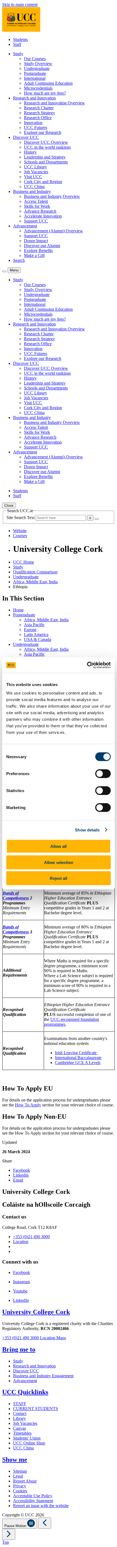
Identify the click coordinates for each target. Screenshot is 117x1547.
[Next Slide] (8, 1534)
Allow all (58, 846)
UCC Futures (35, 127)
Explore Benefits (38, 250)
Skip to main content (20, 4)
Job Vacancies (36, 171)
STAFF (19, 1403)
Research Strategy (39, 112)
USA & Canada (37, 639)
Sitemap (20, 1471)
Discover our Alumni (42, 245)
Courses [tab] (20, 535)
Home (18, 610)
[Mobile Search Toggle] (4, 271)
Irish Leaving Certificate (76, 1052)
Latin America (36, 634)
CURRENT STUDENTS (35, 1408)
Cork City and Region (43, 181)
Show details (87, 829)
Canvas (19, 1428)
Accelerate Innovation (43, 216)
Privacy (19, 1486)
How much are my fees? (45, 93)
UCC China (34, 186)
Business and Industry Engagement (43, 1375)
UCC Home (23, 562)
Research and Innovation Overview (54, 103)
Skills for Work (37, 206)
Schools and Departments (46, 162)
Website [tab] (20, 530)
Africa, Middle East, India (35, 581)
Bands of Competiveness (16, 895)
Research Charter (39, 108)
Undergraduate (37, 68)
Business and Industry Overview (52, 196)
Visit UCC (33, 176)
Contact (19, 1413)
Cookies (20, 1491)
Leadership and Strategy (45, 157)
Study (18, 567)
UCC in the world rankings (47, 147)
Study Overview (38, 63)
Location (20, 1241)
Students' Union (27, 1438)
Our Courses (35, 58)
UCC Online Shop (29, 1443)
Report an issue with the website (41, 1505)
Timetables (22, 1433)
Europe (30, 629)
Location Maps (53, 1337)
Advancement (25, 1380)
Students (20, 39)
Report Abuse (25, 1481)
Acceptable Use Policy (32, 1495)
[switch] (103, 773)
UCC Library (35, 167)
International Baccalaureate (78, 1057)
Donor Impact (36, 240)
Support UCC (36, 221)
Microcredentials (38, 88)
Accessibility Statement (33, 1500)
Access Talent (36, 201)
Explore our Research (42, 132)
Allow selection (58, 862)
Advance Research (40, 211)
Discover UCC (26, 1371)
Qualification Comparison (35, 572)
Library (19, 1418)
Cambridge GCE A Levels (77, 1062)
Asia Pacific (34, 624)
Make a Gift (34, 255)
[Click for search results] (96, 519)
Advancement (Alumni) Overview (53, 230)
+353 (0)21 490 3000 (31, 1236)
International (34, 78)
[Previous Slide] (44, 1523)
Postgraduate (35, 73)
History (30, 152)
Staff (17, 44)
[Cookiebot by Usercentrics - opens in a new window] (87, 665)
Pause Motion (15, 1526)
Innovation (33, 122)
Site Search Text (21, 517)
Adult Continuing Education (48, 83)
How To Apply (28, 1105)
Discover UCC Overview (46, 142)
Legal (18, 1476)
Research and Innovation (34, 1366)
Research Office (38, 117)
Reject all (58, 878)
